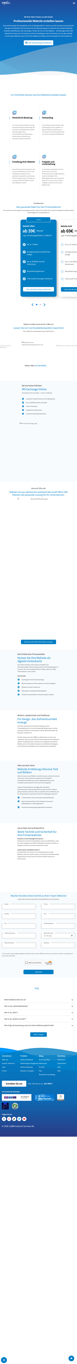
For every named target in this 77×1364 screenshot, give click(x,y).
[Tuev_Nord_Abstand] (6, 1106)
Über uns (5, 1060)
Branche (47, 943)
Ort (6, 923)
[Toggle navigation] (74, 3)
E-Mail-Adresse (49, 923)
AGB (58, 1067)
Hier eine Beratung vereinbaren (40, 43)
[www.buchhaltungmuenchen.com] (38, 352)
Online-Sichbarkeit (26, 1060)
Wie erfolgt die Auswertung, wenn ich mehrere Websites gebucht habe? (29, 1025)
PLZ (45, 914)
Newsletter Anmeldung (47, 1074)
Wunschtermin (48, 933)
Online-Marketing (26, 1067)
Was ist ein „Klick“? (11, 1012)
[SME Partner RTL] (17, 1097)
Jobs (3, 1067)
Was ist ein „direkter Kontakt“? (15, 1019)
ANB (58, 1071)
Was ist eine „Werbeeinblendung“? (16, 1006)
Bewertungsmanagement (29, 1063)
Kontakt (42, 1067)
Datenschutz (61, 1063)
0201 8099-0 (48, 1084)
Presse (4, 1071)
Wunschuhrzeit (9, 943)
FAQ (40, 1071)
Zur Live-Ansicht (10, 362)
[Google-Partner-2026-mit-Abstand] (61, 1097)
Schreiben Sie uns (14, 1083)
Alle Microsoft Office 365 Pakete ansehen (38, 642)
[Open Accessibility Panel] (4, 1360)
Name (7, 904)
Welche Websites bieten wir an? (15, 1000)
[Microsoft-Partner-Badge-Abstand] (44, 1097)
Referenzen (43, 1063)
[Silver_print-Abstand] (16, 1106)
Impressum (61, 1060)
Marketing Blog (44, 1060)
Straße (7, 914)
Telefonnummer (10, 933)
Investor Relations (8, 1063)
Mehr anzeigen (38, 1034)
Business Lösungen (27, 1071)
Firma (46, 904)
